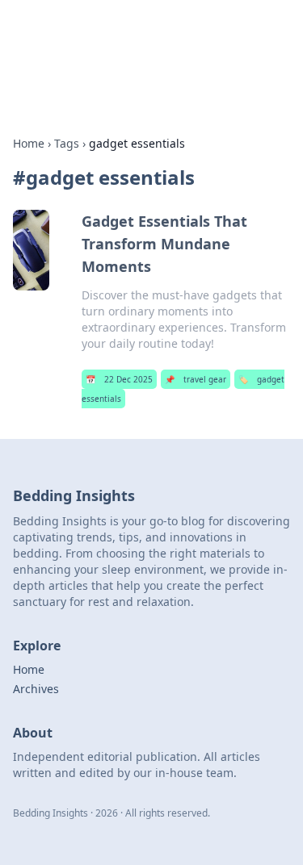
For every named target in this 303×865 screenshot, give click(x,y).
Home (28, 143)
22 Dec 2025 (119, 379)
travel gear (195, 379)
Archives (36, 688)
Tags (66, 143)
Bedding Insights (90, 32)
